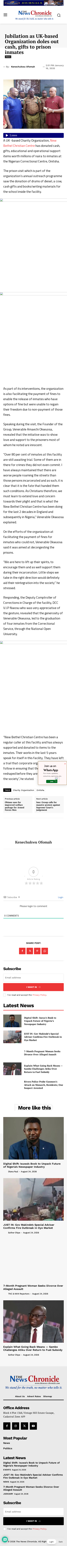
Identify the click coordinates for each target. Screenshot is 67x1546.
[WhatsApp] (44, 951)
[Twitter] (30, 951)
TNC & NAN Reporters (18, 1293)
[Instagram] (15, 1426)
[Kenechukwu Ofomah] (33, 829)
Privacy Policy (39, 995)
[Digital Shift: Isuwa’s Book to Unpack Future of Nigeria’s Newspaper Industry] (12, 1021)
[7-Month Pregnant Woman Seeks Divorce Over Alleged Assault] (12, 1052)
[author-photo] (5, 1171)
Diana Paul (13, 1171)
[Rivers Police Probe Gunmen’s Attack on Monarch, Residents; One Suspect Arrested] (12, 1084)
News (8, 57)
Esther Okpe (14, 1232)
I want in (31, 987)
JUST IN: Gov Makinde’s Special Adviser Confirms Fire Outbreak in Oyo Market (43, 1037)
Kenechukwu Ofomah (23, 66)
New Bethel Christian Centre (29, 143)
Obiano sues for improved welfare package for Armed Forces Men (14, 806)
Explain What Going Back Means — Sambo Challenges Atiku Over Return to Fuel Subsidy (43, 1069)
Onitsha (40, 790)
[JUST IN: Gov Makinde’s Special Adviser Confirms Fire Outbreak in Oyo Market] (12, 1037)
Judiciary (8, 1494)
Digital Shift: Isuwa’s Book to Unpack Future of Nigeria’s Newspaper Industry (40, 1021)
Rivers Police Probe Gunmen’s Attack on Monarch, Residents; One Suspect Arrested (43, 1084)
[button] (56, 1541)
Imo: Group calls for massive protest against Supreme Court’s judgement (48, 806)
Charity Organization (23, 790)
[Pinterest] (37, 951)
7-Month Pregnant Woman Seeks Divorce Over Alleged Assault (42, 1053)
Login (60, 897)
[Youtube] (33, 1426)
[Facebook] (22, 951)
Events (7, 1470)
